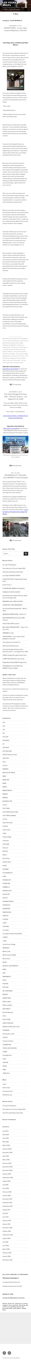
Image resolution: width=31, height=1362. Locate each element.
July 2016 (5, 1242)
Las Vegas (6, 930)
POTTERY (6, 987)
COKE (4, 833)
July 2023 (5, 1131)
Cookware (6, 840)
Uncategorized (7, 1055)
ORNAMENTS (7, 976)
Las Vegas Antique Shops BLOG (12, 933)
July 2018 (5, 1185)
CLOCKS (5, 826)
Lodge (4, 941)
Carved (5, 805)
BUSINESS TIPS (7, 801)
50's (4, 722)
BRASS (5, 787)
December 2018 (7, 1167)
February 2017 (7, 1220)
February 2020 (7, 1149)
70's (4, 729)
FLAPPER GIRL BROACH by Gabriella (14, 588)
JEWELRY (6, 915)
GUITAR (5, 898)
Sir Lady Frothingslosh (9, 565)
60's (4, 726)
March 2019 (6, 1160)
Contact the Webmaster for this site (14, 1298)
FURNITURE (6, 883)
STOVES (5, 1037)
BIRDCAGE (6, 780)
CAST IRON (6, 808)
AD (3, 733)
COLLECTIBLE (7, 837)
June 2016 (6, 1245)
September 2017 (8, 1206)
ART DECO (6, 747)
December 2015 (7, 1260)
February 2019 (7, 1163)
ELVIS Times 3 (7, 585)
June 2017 (6, 1217)
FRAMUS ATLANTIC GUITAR (11, 592)
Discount (5, 848)
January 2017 (7, 1224)
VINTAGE (5, 1062)
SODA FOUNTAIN (8, 1023)
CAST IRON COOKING (9, 815)
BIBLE (4, 776)
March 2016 (6, 1249)
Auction (5, 765)
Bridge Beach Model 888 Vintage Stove (15, 662)
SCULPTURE (6, 1019)
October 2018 (7, 1174)
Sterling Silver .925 (8, 1034)
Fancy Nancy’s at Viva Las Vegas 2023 (14, 568)
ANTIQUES (6, 740)
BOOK (4, 783)
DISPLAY (5, 851)
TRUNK (5, 1052)
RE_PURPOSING (7, 991)
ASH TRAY (6, 758)
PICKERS (5, 983)
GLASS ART (6, 894)
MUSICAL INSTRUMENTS (10, 966)
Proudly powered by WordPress (11, 1358)
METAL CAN (6, 951)
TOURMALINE (7, 1044)
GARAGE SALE (7, 890)
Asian (4, 762)
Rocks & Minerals (8, 1012)
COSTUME (6, 844)
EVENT (5, 865)
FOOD (4, 876)
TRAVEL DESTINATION (10, 1048)
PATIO (4, 980)
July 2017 (5, 1213)
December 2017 (7, 1199)
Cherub (5, 819)
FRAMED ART (7, 880)
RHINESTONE (7, 998)
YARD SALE (6, 1073)
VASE (4, 1059)
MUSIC (5, 962)
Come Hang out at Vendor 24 (11, 642)
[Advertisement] (15, 1328)
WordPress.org (7, 1095)
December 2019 (7, 1152)
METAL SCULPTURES (9, 955)
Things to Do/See (8, 1041)
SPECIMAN (6, 1030)
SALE (4, 1016)
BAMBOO (5, 769)
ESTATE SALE (7, 862)
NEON (4, 969)
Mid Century (6, 958)
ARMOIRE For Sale (8, 633)
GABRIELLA (6, 887)
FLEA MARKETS (8, 873)
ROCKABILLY (7, 1009)
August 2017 (6, 1210)
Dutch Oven (6, 858)
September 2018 (8, 1177)
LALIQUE (5, 919)
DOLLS (5, 855)
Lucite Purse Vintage (9, 944)
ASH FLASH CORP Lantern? (11, 623)
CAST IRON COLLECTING (10, 812)
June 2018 (6, 1188)
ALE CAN (5, 737)
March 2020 (6, 1145)
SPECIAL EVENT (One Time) (11, 1026)
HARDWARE (6, 908)
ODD (4, 973)
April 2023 (6, 1134)
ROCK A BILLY (7, 1001)
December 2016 (7, 1228)
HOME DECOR (7, 912)
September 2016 (8, 1235)
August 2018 (6, 1181)
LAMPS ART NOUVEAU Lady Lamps (13, 659)
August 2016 (6, 1238)
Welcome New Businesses (11, 646)
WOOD (5, 1066)
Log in (4, 1084)
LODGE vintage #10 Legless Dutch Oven (15, 655)
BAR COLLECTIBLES (9, 772)
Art (4, 744)
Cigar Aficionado (8, 822)
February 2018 (7, 1192)
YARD (4, 1069)
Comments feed (8, 1091)
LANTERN (6, 926)
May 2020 (6, 1142)
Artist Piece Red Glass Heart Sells (13, 572)
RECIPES (5, 994)
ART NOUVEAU (7, 751)
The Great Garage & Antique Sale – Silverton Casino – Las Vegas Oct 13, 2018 (15, 396)
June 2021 (6, 1138)
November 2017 (7, 1202)
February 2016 (7, 1253)
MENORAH (6, 948)
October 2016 (7, 1231)
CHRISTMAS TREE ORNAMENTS (13, 605)
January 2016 (7, 1256)
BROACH (5, 794)
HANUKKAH (6, 905)
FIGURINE (6, 869)
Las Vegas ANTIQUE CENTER (11, 575)
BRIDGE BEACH (7, 790)
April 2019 (6, 1156)
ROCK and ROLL (7, 1005)
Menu (16, 14)
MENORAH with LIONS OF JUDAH (13, 601)
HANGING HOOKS (8, 901)
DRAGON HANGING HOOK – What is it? (14, 614)
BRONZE (5, 797)
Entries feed (6, 1087)
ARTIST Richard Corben (10, 754)
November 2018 (7, 1170)
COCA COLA (6, 830)
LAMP (4, 923)
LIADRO (5, 937)
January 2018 (7, 1195)
